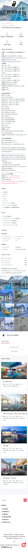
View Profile (14, 351)
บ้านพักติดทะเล (5, 511)
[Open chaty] (24, 545)
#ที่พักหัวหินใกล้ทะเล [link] (6, 181)
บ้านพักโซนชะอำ (6, 522)
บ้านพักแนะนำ (5, 519)
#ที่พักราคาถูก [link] (15, 181)
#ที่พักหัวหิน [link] (9, 183)
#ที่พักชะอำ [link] (15, 183)
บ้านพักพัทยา (5, 514)
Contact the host (14, 347)
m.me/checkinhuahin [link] (13, 176)
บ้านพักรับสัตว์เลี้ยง (6, 517)
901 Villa (5, 446)
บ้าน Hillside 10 (7, 382)
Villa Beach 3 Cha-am (9, 478)
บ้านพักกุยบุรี (5, 509)
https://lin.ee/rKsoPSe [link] (14, 178)
